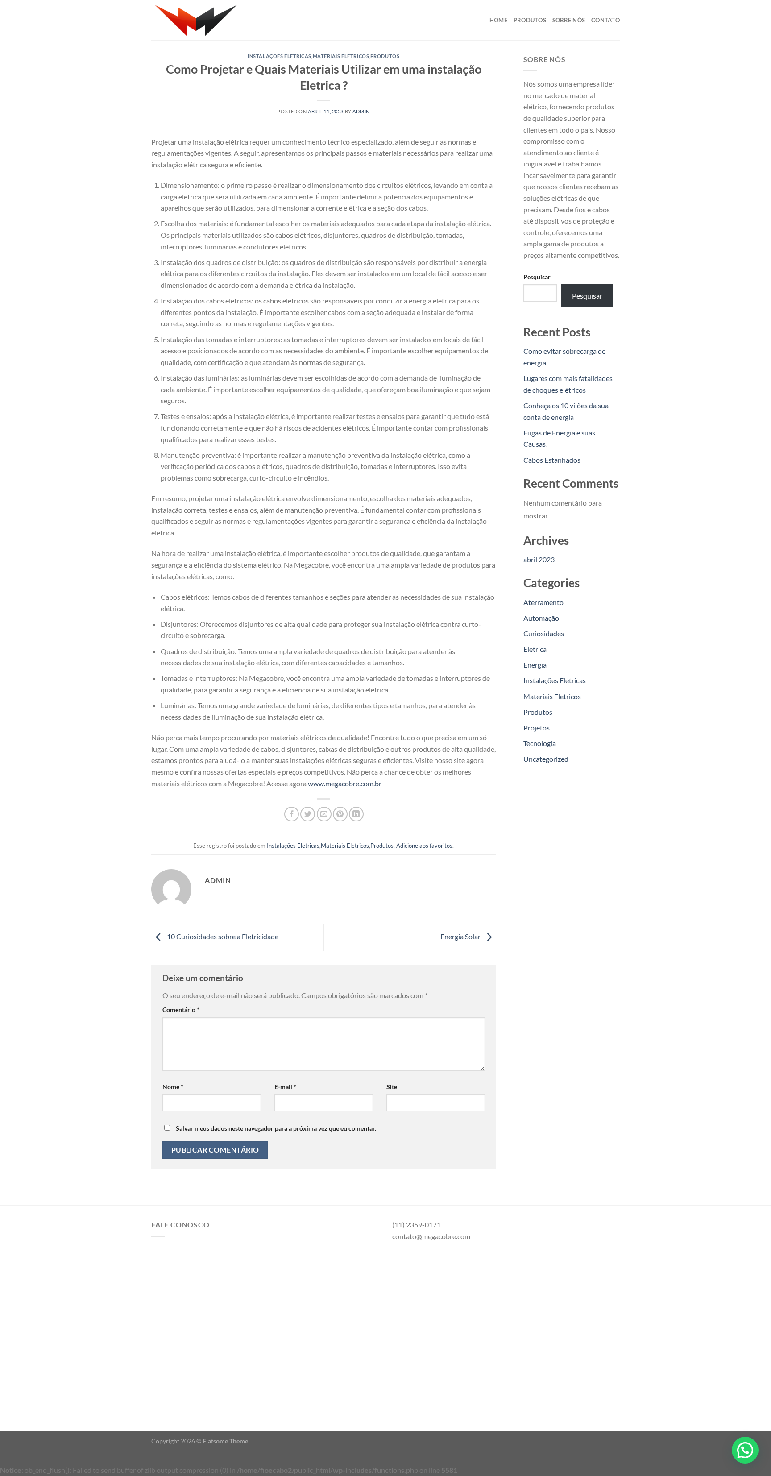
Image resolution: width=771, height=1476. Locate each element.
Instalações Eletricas (279, 56)
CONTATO (605, 20)
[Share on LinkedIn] (356, 814)
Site (391, 1086)
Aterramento (543, 602)
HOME (498, 20)
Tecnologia (539, 743)
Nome (172, 1086)
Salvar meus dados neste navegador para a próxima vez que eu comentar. (276, 1128)
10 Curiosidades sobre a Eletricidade (222, 936)
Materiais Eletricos (341, 56)
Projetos (536, 727)
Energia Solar (461, 936)
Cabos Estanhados (551, 460)
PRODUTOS (530, 20)
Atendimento (187, 1375)
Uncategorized (545, 759)
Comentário (180, 1009)
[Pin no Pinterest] (340, 814)
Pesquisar (537, 277)
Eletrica (535, 649)
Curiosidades (543, 633)
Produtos (384, 56)
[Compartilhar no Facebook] (291, 814)
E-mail (285, 1086)
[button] (745, 1450)
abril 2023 (539, 559)
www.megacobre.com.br (344, 783)
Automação (541, 618)
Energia (535, 664)
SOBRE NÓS (568, 20)
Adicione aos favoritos (424, 845)
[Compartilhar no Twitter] (307, 814)
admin (361, 111)
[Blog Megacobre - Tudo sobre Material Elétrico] (195, 20)
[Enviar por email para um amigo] (324, 814)
